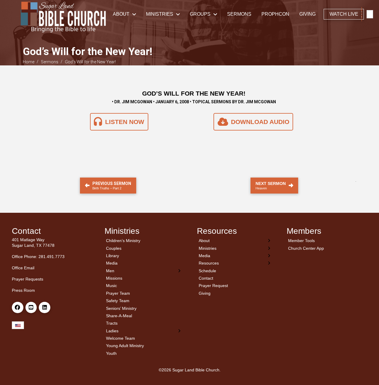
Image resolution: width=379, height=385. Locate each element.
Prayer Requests (27, 279)
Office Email (23, 267)
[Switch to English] (370, 14)
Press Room (23, 290)
